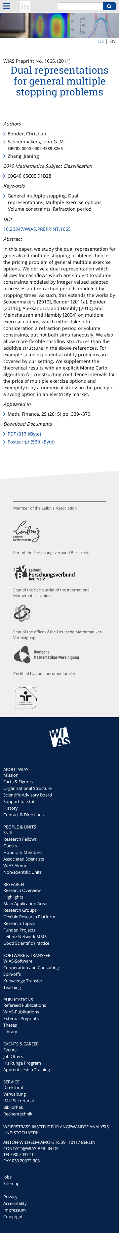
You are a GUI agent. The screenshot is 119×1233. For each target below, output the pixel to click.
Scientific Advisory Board (27, 795)
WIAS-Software (17, 961)
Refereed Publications (24, 1005)
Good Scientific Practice (26, 943)
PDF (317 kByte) (24, 434)
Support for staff (19, 801)
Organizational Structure (27, 788)
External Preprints (21, 1018)
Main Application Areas (25, 903)
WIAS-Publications (21, 1012)
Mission (11, 775)
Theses (10, 1025)
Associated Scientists (23, 859)
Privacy (10, 1197)
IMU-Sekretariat (18, 1101)
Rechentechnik (17, 1114)
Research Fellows (20, 839)
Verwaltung (14, 1094)
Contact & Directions (23, 815)
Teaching (12, 987)
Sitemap (11, 1183)
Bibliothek (13, 1107)
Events (10, 1050)
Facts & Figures (18, 782)
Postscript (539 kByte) (31, 442)
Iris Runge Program (22, 1063)
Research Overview (22, 890)
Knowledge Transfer (22, 981)
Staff (8, 832)
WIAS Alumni (15, 865)
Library (10, 1032)
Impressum (14, 1210)
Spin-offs (12, 974)
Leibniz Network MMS (25, 936)
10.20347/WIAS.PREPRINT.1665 (37, 229)
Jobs (7, 1177)
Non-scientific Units (22, 872)
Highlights (13, 897)
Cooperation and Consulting (31, 967)
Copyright (13, 1216)
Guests (10, 846)
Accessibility (15, 1203)
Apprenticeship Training (26, 1070)
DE (101, 41)
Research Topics (19, 923)
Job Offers (13, 1056)
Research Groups (20, 910)
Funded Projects (19, 930)
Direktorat (13, 1087)
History (10, 808)
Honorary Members (22, 852)
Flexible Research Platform (29, 917)
